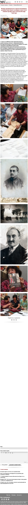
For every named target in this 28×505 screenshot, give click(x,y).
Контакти (19, 495)
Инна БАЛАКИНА (24, 16)
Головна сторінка (4, 5)
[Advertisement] (14, 385)
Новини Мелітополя (18, 5)
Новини (10, 5)
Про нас (8, 495)
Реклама (14, 495)
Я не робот (5, 464)
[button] (2, 453)
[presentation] (2, 453)
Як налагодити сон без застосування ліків (10, 471)
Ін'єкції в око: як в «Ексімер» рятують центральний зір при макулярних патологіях (13, 483)
